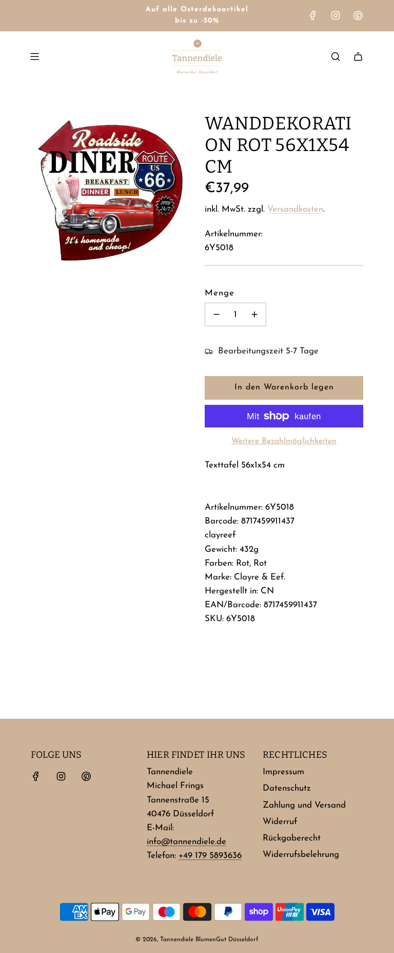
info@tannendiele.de (186, 841)
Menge (219, 293)
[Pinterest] (358, 15)
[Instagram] (335, 15)
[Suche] (335, 56)
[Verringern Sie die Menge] (216, 314)
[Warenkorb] (358, 56)
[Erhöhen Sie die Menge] (254, 314)
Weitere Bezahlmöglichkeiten (284, 441)
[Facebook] (313, 15)
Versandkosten (295, 209)
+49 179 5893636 (210, 855)
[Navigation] (34, 56)
